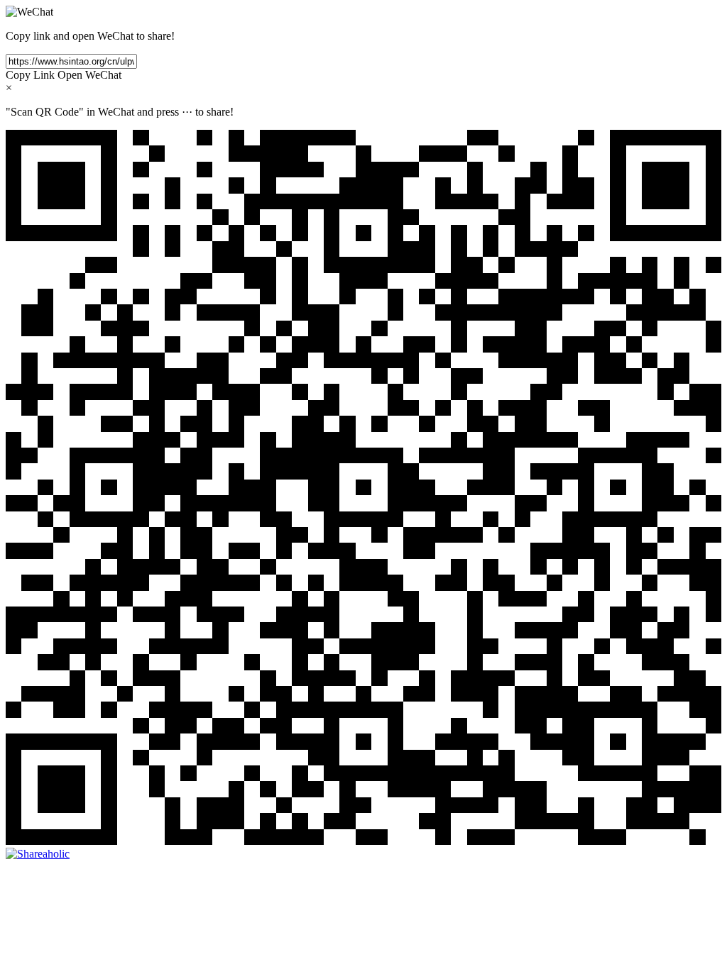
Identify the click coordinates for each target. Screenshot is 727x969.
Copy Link (30, 75)
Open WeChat (89, 75)
